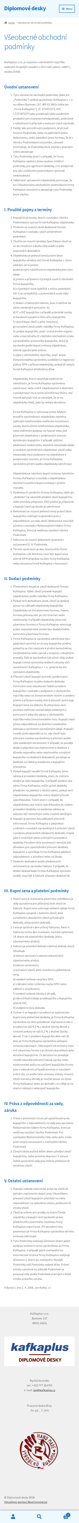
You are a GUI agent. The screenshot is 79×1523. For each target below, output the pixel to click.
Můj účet (13, 1517)
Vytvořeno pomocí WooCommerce (25, 1502)
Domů (11, 22)
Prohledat (39, 1517)
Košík (61, 1513)
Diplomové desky (25, 8)
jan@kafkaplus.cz (44, 1390)
